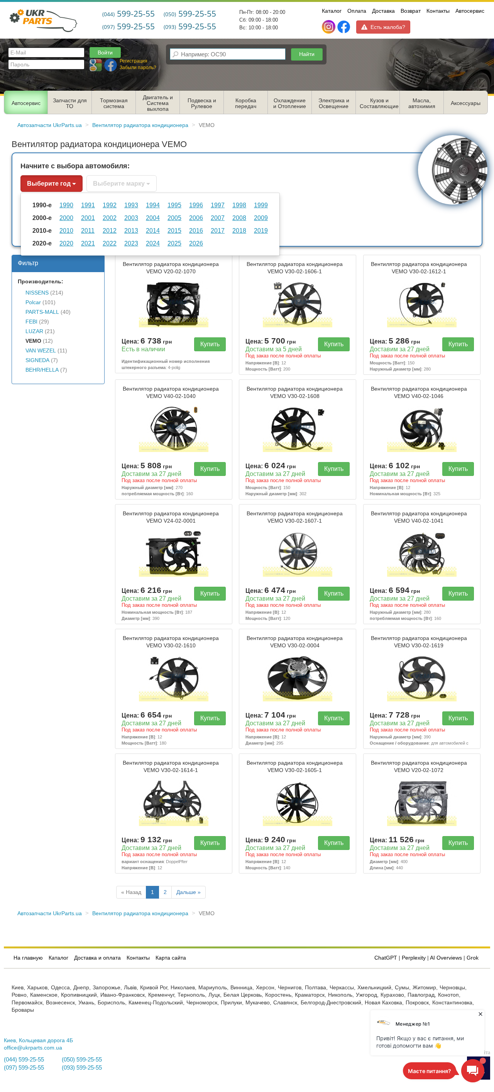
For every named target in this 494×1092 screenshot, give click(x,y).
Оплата (356, 11)
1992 (110, 204)
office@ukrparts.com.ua (33, 1048)
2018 (239, 230)
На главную (28, 958)
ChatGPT (385, 958)
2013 (131, 230)
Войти (105, 52)
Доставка (383, 11)
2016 (196, 230)
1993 (131, 204)
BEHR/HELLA (42, 370)
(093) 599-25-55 (82, 1068)
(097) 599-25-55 (24, 1068)
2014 (153, 230)
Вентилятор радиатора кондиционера (171, 267)
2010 (66, 230)
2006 (196, 217)
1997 (218, 204)
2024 (153, 243)
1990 (66, 204)
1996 (196, 204)
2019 (261, 230)
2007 (218, 217)
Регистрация (133, 61)
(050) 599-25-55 (82, 1059)
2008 (239, 217)
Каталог (332, 11)
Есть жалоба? (387, 27)
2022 (110, 243)
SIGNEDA (37, 360)
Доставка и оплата (97, 958)
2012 (110, 230)
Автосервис (469, 11)
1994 (153, 204)
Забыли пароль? (138, 67)
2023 (131, 243)
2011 (88, 230)
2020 (66, 243)
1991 (88, 204)
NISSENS (37, 293)
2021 (88, 243)
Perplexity (414, 958)
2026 (196, 243)
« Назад (131, 892)
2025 (174, 243)
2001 (88, 217)
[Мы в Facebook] (343, 27)
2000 (66, 217)
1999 (261, 204)
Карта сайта (171, 958)
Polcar (33, 302)
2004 (153, 217)
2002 (110, 217)
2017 (218, 230)
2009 (261, 217)
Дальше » (188, 892)
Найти (307, 54)
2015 (174, 230)
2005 (174, 217)
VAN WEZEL (40, 351)
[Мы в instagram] (329, 27)
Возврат (411, 11)
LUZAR (34, 331)
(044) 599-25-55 (24, 1059)
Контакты (438, 11)
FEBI (31, 322)
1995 (174, 204)
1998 (239, 204)
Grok (473, 958)
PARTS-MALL (42, 312)
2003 (131, 217)
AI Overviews (446, 958)
